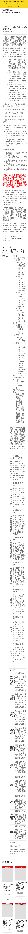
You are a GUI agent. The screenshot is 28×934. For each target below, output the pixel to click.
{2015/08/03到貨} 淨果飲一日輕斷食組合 (21, 925)
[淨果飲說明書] (14, 20)
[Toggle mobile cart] (20, 9)
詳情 (8, 899)
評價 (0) (5, 256)
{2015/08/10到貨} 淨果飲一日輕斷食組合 (8, 888)
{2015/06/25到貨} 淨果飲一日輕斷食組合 (8, 923)
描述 (3, 247)
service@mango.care (18, 3)
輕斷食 (9, 240)
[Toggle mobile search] (23, 9)
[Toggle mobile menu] (25, 9)
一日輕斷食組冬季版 (14, 238)
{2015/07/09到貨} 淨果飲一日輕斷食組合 (21, 887)
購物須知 (19, 232)
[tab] (5, 247)
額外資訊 (4, 252)
